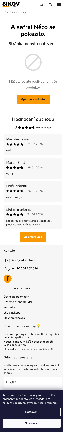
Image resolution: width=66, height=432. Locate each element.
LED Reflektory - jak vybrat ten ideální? (28, 349)
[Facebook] (8, 279)
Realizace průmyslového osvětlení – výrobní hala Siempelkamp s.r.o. (31, 336)
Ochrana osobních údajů (18, 302)
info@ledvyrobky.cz (24, 260)
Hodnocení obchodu (33, 119)
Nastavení (31, 412)
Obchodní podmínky (16, 297)
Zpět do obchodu (33, 99)
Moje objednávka (14, 318)
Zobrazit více (33, 237)
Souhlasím (32, 423)
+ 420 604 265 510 (25, 268)
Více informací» (47, 403)
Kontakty (9, 307)
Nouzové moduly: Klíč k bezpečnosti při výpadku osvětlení (28, 343)
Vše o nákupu (12, 313)
